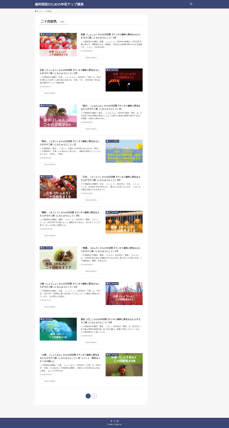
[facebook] (111, 421)
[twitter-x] (114, 421)
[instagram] (117, 421)
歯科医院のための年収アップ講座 (59, 4)
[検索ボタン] (191, 4)
